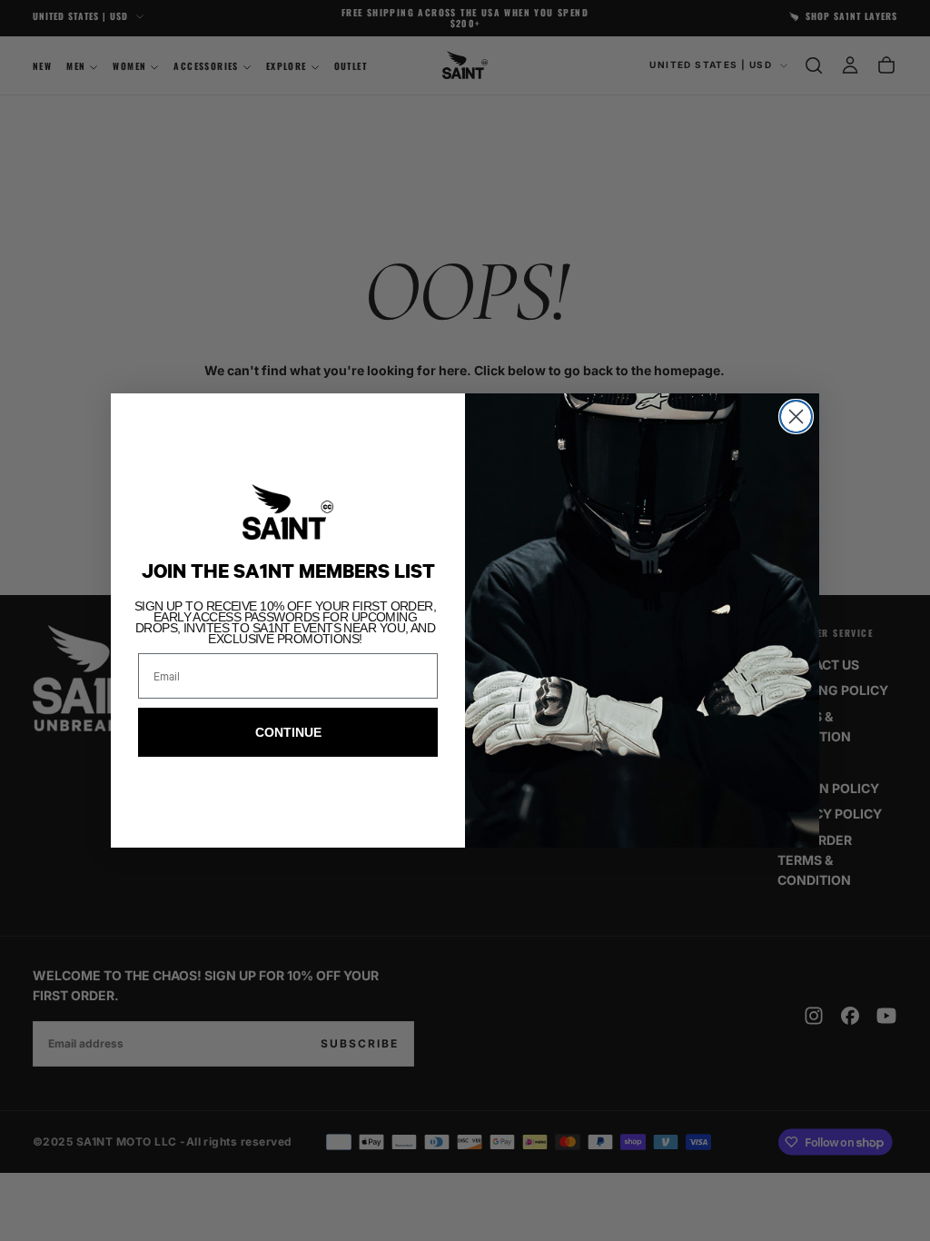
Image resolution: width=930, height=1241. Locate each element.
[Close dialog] (796, 416)
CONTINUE (288, 732)
